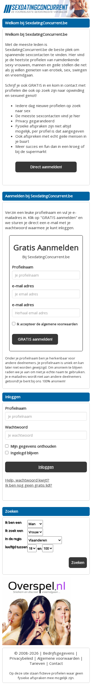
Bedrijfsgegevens (58, 653)
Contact (56, 663)
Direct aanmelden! (46, 166)
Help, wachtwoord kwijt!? (27, 480)
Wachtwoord (16, 427)
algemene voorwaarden (59, 324)
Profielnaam (22, 266)
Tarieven (37, 663)
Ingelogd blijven (23, 452)
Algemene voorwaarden (58, 658)
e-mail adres (23, 285)
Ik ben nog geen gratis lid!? (28, 485)
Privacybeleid (21, 658)
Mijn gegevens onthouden (32, 446)
